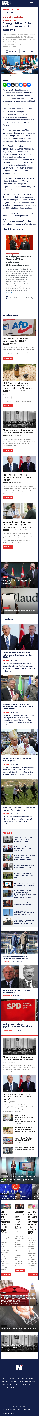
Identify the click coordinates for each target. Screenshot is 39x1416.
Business (6, 608)
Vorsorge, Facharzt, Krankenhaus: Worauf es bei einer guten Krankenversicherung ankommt (18, 524)
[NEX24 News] (19, 1367)
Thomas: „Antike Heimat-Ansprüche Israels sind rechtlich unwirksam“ (19, 431)
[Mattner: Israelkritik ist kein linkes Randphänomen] (8, 866)
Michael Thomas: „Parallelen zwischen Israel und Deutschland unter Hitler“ (18, 706)
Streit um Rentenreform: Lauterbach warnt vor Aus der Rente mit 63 (17, 1026)
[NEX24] (7, 51)
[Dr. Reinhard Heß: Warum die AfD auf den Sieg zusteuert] (8, 884)
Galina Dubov (13, 391)
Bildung (4, 1292)
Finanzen (6, 529)
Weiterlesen (8, 358)
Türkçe (3, 1229)
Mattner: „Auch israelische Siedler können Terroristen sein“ (19, 809)
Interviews (4, 1173)
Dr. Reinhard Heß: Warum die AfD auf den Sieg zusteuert (24, 884)
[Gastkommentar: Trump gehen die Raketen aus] (8, 903)
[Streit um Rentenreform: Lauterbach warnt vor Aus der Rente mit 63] (19, 1010)
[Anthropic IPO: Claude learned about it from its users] (19, 601)
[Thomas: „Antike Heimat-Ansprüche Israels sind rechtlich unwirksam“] (19, 419)
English (6, 577)
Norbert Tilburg (14, 529)
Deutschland (7, 961)
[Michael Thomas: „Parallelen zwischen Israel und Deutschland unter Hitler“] (19, 688)
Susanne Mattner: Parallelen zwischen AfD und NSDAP (16, 339)
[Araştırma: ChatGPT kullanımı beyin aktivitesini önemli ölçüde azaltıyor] (33, 1206)
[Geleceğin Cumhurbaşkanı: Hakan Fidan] (19, 1206)
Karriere (4, 1326)
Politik (6, 10)
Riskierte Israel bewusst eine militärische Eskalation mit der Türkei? (17, 477)
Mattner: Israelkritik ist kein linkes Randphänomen (24, 866)
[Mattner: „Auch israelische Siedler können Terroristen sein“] (19, 792)
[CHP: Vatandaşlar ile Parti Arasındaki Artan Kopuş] (6, 1206)
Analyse (6, 435)
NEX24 (14, 51)
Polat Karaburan (18, 1226)
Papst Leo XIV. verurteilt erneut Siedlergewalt (17, 759)
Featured (6, 343)
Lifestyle (6, 391)
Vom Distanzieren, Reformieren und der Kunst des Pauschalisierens (24, 913)
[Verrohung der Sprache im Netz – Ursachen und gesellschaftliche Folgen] (8, 921)
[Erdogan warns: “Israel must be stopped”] (19, 575)
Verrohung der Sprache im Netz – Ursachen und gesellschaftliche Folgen (24, 922)
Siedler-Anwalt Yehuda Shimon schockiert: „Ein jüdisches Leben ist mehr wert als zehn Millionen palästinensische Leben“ (25, 894)
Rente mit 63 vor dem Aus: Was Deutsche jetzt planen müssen (15, 957)
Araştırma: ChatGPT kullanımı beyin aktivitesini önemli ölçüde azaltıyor (33, 1221)
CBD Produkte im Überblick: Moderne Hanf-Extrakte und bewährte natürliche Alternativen (18, 385)
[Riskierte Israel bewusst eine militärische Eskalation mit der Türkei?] (19, 464)
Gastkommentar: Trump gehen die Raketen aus (23, 904)
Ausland (15, 10)
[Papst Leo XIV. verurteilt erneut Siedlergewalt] (19, 742)
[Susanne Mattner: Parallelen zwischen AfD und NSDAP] (19, 327)
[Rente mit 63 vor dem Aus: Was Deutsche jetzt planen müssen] (19, 942)
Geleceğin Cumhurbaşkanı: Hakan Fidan (19, 1217)
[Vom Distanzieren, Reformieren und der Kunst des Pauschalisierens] (8, 912)
